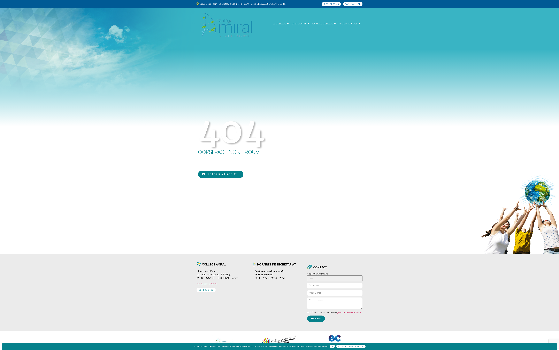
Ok (332, 346)
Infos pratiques (348, 23)
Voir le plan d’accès (207, 283)
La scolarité (299, 23)
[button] (331, 4)
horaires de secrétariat (276, 264)
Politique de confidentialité (351, 346)
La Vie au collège (322, 23)
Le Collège (279, 23)
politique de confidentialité (349, 312)
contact (320, 267)
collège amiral (214, 264)
